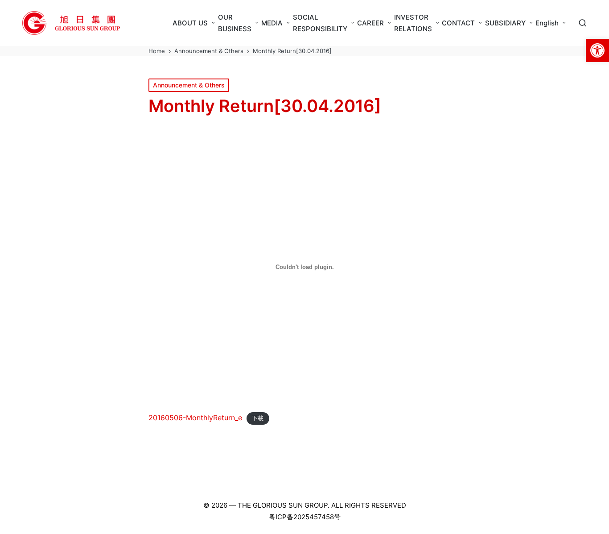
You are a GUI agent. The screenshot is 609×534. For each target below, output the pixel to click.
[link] (597, 50)
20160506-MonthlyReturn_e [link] (195, 417)
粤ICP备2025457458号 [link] (305, 517)
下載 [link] (257, 418)
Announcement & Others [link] (189, 85)
